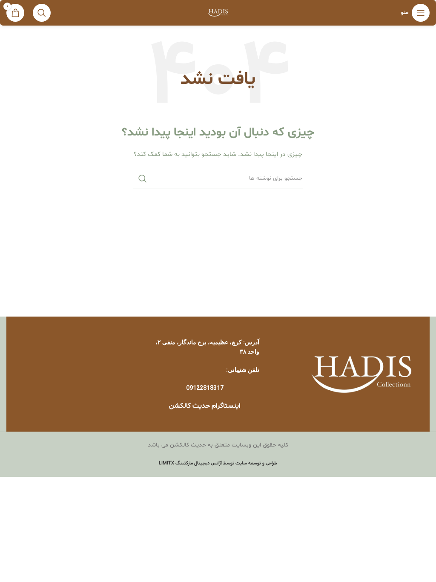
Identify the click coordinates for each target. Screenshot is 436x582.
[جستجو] (42, 12)
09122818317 (205, 387)
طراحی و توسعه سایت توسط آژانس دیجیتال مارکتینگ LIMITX (218, 463)
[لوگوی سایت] (218, 13)
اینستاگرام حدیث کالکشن (205, 406)
